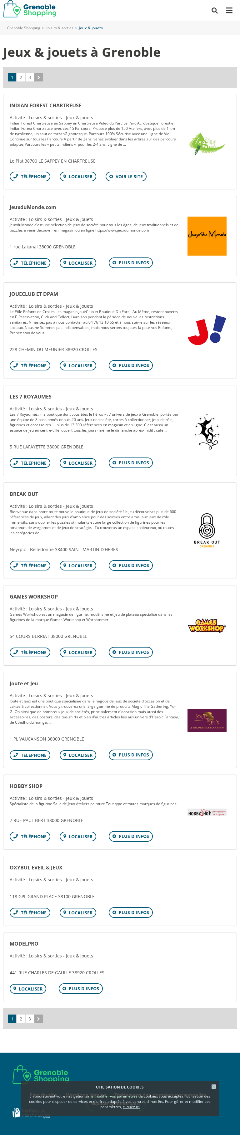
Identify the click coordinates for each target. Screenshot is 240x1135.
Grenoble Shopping (23, 28)
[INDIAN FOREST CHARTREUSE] (207, 141)
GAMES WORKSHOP (34, 596)
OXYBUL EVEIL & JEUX (36, 867)
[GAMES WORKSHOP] (207, 625)
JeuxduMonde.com (33, 207)
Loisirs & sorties (59, 28)
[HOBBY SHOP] (207, 812)
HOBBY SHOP (26, 786)
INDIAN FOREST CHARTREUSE (46, 105)
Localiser (80, 176)
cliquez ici (131, 1106)
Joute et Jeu (24, 683)
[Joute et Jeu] (207, 720)
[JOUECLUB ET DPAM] (207, 330)
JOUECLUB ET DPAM (34, 294)
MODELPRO (24, 943)
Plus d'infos (134, 263)
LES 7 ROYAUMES (31, 396)
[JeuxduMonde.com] (207, 236)
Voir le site (129, 176)
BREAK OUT (24, 494)
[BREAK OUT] (207, 530)
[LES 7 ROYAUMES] (207, 430)
